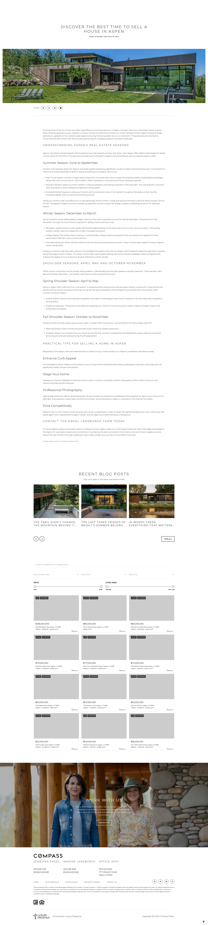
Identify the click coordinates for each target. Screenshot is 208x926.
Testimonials (72, 882)
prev (36, 538)
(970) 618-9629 (69, 869)
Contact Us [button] (104, 823)
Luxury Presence (73, 916)
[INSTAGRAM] (160, 881)
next (41, 538)
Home (36, 882)
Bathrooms (85, 574)
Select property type (41, 574)
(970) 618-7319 (40, 869)
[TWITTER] (172, 881)
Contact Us (112, 882)
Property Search (92, 882)
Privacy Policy (167, 916)
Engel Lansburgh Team (78, 435)
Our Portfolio (52, 882)
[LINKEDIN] (166, 881)
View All (168, 539)
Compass (104, 887)
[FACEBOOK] (155, 881)
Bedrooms (133, 574)
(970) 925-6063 (105, 869)
